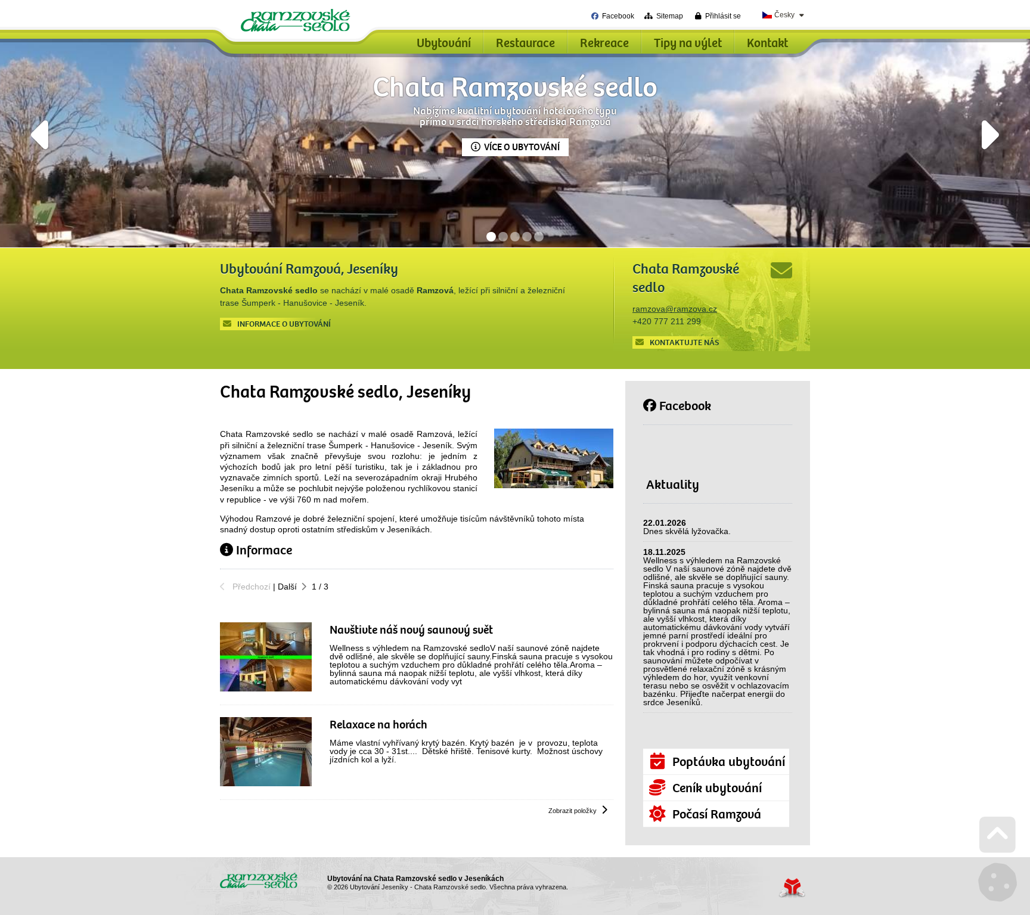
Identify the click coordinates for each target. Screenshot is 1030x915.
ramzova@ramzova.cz (674, 309)
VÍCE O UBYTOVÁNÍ (522, 147)
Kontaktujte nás (684, 342)
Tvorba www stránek (792, 888)
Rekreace (604, 43)
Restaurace (525, 43)
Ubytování (444, 43)
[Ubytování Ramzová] (553, 485)
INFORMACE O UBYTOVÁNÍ (284, 324)
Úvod (295, 20)
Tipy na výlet (688, 43)
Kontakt (767, 43)
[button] (717, 15)
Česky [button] (784, 15)
